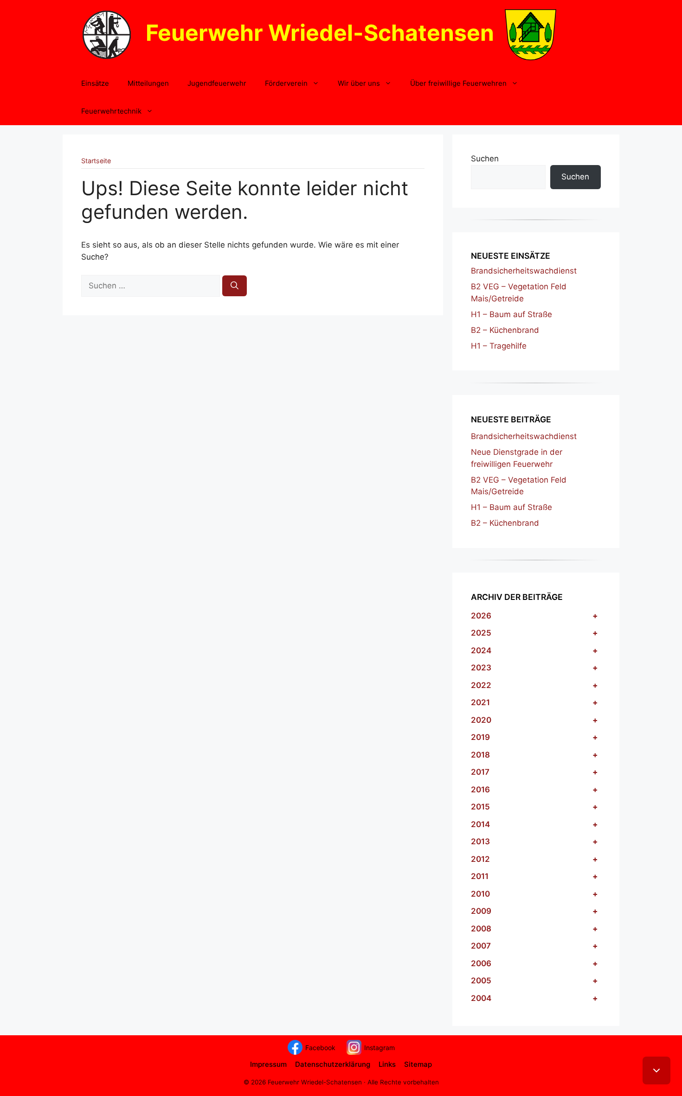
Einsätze (95, 83)
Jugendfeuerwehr (216, 83)
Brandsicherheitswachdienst (524, 270)
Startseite (96, 161)
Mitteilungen (148, 83)
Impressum (268, 1064)
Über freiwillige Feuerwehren (458, 83)
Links (387, 1064)
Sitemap (418, 1064)
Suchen (485, 158)
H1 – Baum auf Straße (511, 314)
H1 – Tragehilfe (499, 345)
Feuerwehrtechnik (111, 111)
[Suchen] (234, 286)
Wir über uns (359, 83)
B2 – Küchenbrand (505, 330)
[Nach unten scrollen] (656, 1070)
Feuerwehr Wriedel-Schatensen (320, 32)
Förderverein (286, 83)
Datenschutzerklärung (332, 1064)
